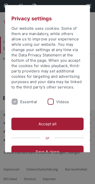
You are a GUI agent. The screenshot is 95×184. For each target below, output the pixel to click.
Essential (28, 101)
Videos (62, 101)
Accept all (47, 123)
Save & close (48, 151)
